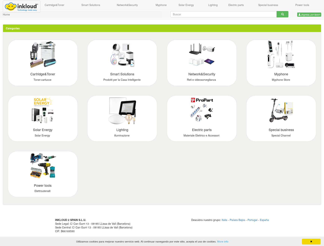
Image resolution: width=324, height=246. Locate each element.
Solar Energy (186, 5)
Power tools (302, 5)
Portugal (252, 220)
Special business (268, 5)
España (264, 220)
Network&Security (127, 5)
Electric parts (236, 5)
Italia (224, 220)
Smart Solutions (90, 5)
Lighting (213, 5)
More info (222, 241)
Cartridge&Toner (54, 5)
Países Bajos (237, 220)
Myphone (161, 5)
